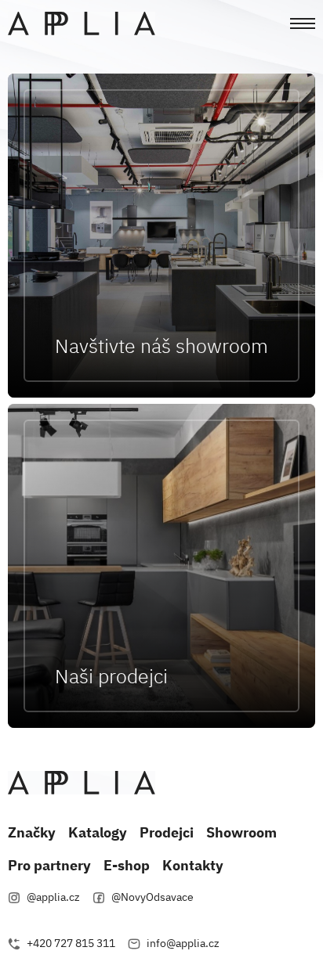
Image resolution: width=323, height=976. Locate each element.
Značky (32, 832)
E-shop (126, 865)
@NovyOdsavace (151, 897)
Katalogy (97, 832)
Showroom (241, 832)
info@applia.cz (183, 943)
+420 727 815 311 (69, 943)
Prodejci (167, 832)
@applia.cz (52, 897)
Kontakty (192, 865)
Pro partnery (49, 865)
